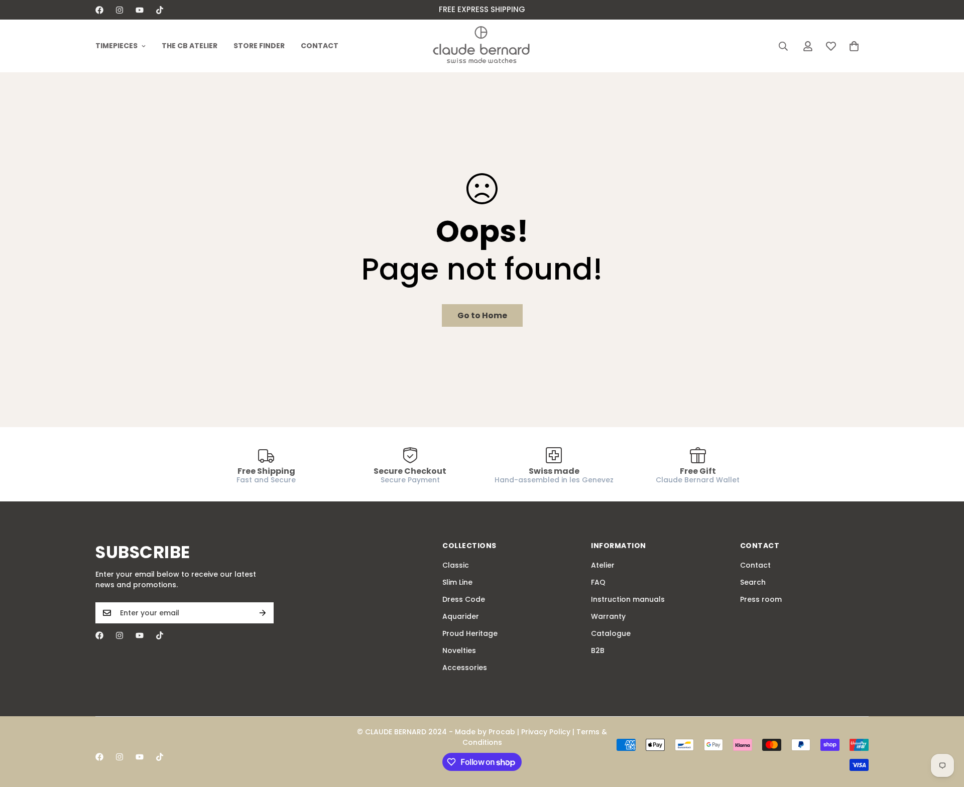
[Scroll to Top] (944, 732)
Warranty (608, 616)
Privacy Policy (545, 732)
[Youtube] (140, 10)
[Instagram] (119, 10)
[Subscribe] (263, 612)
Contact (319, 46)
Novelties (459, 650)
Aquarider (460, 616)
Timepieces (116, 46)
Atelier (603, 565)
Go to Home (482, 315)
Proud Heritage (470, 633)
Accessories (464, 668)
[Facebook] (99, 10)
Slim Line (457, 582)
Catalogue (611, 633)
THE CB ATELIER (189, 46)
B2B (598, 650)
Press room (761, 599)
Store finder (259, 46)
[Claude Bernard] (482, 46)
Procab (502, 732)
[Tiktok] (160, 10)
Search (753, 582)
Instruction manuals (628, 599)
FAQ (598, 582)
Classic (455, 565)
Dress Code (463, 599)
